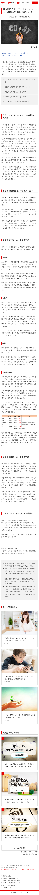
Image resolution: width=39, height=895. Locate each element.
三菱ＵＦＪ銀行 (25, 2)
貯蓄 (21, 55)
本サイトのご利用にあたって (10, 885)
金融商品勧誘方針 (7, 876)
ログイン (35, 2)
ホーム (3, 865)
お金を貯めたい (25, 53)
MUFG (12, 3)
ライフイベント (30, 865)
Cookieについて (7, 887)
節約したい (12, 53)
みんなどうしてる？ (9, 55)
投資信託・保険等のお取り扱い (11, 878)
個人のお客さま (11, 865)
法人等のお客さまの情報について (11, 883)
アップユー (20, 865)
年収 (4, 53)
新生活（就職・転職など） (8, 867)
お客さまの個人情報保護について (11, 880)
